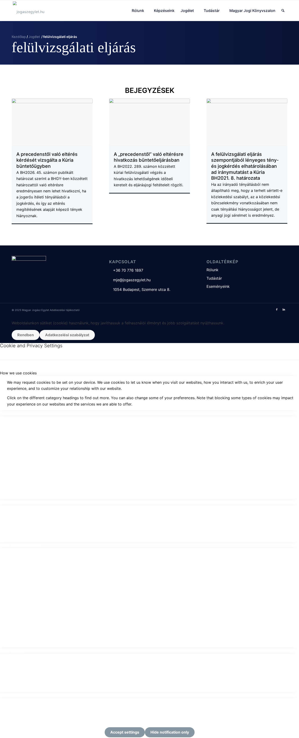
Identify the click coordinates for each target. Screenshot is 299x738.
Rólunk (212, 269)
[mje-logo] (29, 10)
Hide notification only (169, 732)
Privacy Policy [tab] (12, 695)
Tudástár (214, 278)
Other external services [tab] (20, 545)
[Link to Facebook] (276, 309)
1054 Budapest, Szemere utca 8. (139, 289)
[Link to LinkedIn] (283, 309)
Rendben (25, 334)
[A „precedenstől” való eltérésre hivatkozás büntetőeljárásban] (149, 122)
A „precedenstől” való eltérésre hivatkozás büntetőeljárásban (148, 157)
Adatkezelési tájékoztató (65, 310)
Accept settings (124, 732)
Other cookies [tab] (12, 650)
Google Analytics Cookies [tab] (23, 502)
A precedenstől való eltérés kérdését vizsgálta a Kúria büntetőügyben (47, 160)
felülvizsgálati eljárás (74, 47)
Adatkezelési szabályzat (67, 334)
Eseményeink (218, 286)
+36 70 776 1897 (126, 270)
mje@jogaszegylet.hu (130, 280)
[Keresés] (283, 10)
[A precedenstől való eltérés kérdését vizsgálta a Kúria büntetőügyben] (52, 122)
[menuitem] (140, 10)
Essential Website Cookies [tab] (23, 413)
